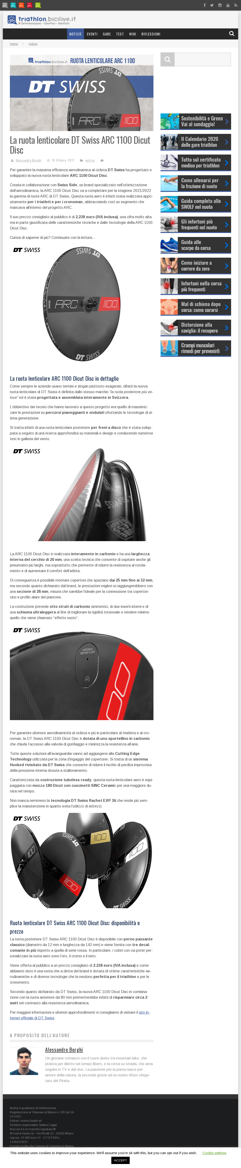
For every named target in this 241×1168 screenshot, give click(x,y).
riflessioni (151, 33)
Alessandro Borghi (28, 160)
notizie (75, 33)
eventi (92, 33)
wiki (132, 33)
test (120, 33)
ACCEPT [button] (120, 1160)
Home (14, 44)
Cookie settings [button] (214, 1153)
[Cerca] (232, 33)
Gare (107, 33)
